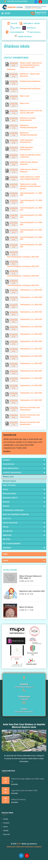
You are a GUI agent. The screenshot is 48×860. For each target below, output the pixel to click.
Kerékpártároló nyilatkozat (30, 81)
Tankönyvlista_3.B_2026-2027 (31, 327)
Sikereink (6, 506)
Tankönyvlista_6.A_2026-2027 (31, 363)
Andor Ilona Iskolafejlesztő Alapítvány (16, 514)
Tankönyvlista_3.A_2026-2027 (31, 319)
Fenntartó (6, 823)
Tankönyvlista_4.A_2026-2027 (31, 334)
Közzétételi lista (8, 464)
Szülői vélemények (17, 32)
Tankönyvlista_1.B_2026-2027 (31, 297)
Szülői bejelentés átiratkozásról (26, 141)
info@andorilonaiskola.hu (24, 712)
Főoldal (5, 819)
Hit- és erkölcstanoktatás (11, 543)
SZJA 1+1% (7, 518)
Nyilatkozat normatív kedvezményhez (28, 119)
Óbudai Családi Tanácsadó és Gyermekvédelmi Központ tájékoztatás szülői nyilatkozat (24, 66)
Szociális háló (7, 531)
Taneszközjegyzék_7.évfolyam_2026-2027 (23, 276)
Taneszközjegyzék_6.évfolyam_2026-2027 (23, 266)
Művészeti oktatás (9, 493)
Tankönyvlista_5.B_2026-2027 (31, 356)
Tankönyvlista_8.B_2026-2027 (31, 400)
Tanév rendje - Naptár (31, 23)
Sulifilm (14, 23)
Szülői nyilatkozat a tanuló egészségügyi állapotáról (30, 178)
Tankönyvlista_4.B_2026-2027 (31, 341)
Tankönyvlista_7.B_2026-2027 (31, 385)
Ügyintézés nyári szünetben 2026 (32, 591)
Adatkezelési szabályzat (33, 847)
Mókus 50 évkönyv (9, 485)
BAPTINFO (6, 539)
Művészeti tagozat (9, 481)
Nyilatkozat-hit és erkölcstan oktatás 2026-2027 (31, 112)
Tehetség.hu (31, 28)
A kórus (5, 489)
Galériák (5, 560)
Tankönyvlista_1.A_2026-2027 (31, 290)
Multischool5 (35, 32)
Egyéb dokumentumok (10, 468)
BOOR (19, 844)
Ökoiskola (6, 502)
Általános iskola (8, 477)
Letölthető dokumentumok (12, 472)
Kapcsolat (6, 834)
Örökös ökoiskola (25, 37)
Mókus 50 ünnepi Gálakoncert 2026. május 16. (30, 577)
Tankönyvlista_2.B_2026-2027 (31, 312)
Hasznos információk (10, 523)
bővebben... (7, 451)
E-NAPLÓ (17, 28)
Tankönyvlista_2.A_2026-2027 (31, 305)
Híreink (5, 827)
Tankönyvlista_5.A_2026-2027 (31, 349)
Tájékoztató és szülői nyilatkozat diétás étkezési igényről (30, 186)
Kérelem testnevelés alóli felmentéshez (30, 408)
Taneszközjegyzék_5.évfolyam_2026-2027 (23, 257)
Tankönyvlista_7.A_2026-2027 (31, 378)
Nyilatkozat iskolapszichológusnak (28, 126)
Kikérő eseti (24, 96)
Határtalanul (7, 548)
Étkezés (5, 527)
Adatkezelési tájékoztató (15, 847)
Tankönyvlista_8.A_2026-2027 (31, 393)
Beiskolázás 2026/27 (10, 498)
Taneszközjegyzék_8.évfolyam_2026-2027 (23, 285)
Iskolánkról (6, 460)
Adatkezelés (7, 535)
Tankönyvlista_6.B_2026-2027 (31, 371)
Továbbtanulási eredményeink (13, 510)
